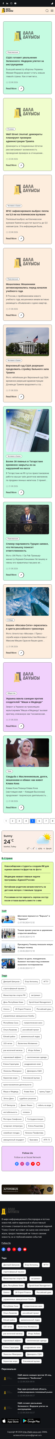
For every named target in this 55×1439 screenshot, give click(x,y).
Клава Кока (29, 1091)
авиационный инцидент (13, 1140)
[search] (47, 10)
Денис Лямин (26, 1105)
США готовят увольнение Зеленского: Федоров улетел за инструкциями (25, 61)
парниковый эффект (12, 1057)
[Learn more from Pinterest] (33, 1164)
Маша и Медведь (10, 1091)
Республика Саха (10, 1023)
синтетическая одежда (37, 1057)
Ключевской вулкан (31, 1078)
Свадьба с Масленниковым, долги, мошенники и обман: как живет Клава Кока (27, 780)
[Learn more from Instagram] (22, 1164)
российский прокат (31, 1030)
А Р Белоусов (9, 1105)
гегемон (26, 1112)
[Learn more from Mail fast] (27, 1164)
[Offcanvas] (52, 11)
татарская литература (13, 1126)
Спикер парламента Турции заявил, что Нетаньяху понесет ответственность (27, 547)
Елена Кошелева (35, 1126)
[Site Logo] (7, 10)
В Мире (10, 620)
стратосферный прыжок (13, 988)
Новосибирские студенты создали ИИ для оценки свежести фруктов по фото (26, 868)
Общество (11, 693)
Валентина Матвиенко (27, 1043)
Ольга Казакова (10, 1030)
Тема (9, 771)
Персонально (12, 52)
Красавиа (34, 1140)
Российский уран (44, 1009)
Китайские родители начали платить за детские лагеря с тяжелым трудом (25, 888)
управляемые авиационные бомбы (18, 1016)
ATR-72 (47, 1140)
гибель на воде (44, 1105)
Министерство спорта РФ (14, 995)
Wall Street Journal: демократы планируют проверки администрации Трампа (24, 138)
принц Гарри (44, 1091)
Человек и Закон (14, 206)
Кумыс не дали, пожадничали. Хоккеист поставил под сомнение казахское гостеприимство (33, 962)
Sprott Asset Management (40, 1002)
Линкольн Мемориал (12, 1071)
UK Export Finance (23, 1009)
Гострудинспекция (35, 1119)
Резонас (10, 129)
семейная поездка (11, 1133)
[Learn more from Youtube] (15, 3)
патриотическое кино (33, 1023)
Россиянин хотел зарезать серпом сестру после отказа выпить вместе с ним (26, 899)
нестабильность (10, 1112)
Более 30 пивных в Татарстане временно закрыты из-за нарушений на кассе (24, 465)
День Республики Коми (13, 1002)
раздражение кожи (32, 1064)
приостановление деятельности (17, 1085)
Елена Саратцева (11, 1064)
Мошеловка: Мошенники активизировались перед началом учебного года (26, 287)
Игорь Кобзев (34, 1050)
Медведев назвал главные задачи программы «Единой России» (22, 878)
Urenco (6, 1009)
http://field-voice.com (32, 1432)
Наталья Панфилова (34, 1133)
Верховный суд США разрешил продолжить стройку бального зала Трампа (27, 369)
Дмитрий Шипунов (11, 981)
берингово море (10, 1078)
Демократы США (34, 1071)
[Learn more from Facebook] (3, 3)
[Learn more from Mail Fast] (11, 3)
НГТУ (46, 981)
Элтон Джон (8, 1098)
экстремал (35, 995)
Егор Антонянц (31, 981)
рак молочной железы (13, 1050)
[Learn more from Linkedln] (7, 3)
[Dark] (52, 3)
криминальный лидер (30, 1036)
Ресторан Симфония (12, 1119)
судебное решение (27, 1098)
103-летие (7, 1043)
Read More (11, 88)
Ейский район (9, 1036)
